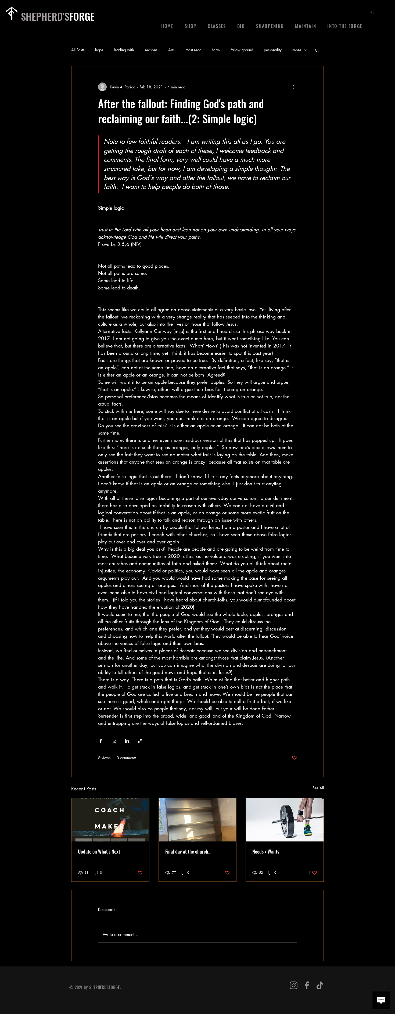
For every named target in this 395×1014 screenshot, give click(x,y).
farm (216, 49)
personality (273, 49)
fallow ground (242, 49)
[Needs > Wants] (285, 819)
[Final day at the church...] (197, 819)
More (296, 49)
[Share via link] (140, 741)
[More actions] (293, 87)
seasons (151, 49)
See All (318, 787)
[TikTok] (320, 985)
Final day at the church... (188, 851)
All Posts (77, 49)
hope (99, 49)
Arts (171, 49)
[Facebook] (306, 985)
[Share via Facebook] (100, 741)
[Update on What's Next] (110, 819)
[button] (372, 12)
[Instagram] (293, 985)
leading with (124, 49)
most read (193, 49)
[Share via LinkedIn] (127, 741)
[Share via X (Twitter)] (113, 741)
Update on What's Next (99, 851)
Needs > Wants (265, 851)
